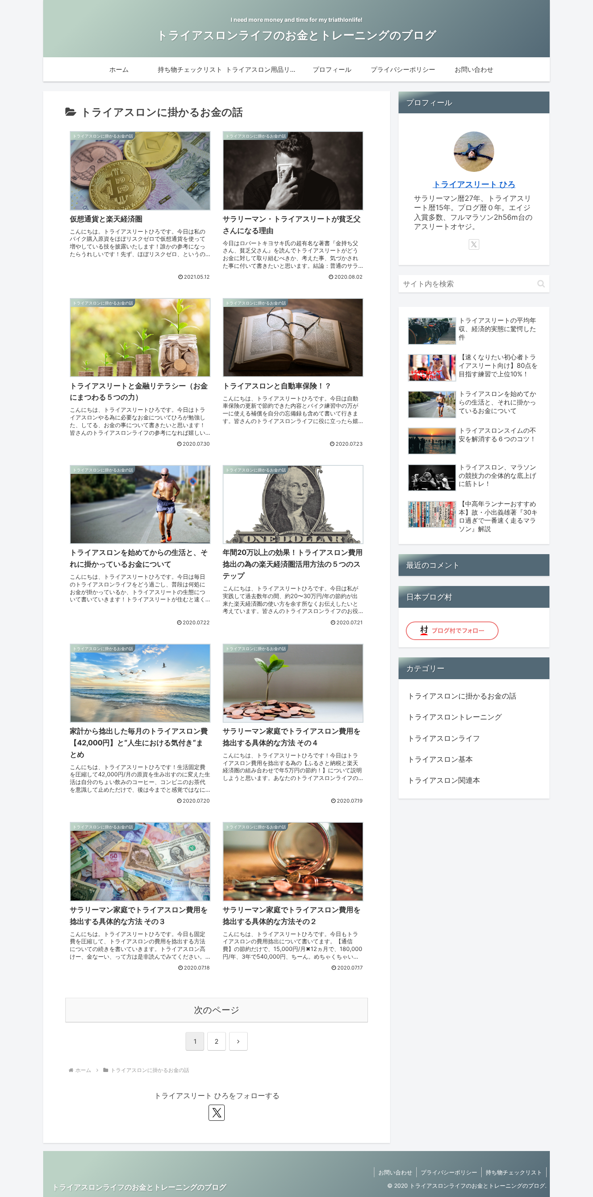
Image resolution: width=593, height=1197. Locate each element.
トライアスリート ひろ (474, 184)
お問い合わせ (395, 1172)
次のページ (217, 1010)
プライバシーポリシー (449, 1172)
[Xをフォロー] (217, 1113)
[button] (541, 283)
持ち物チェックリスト (514, 1172)
